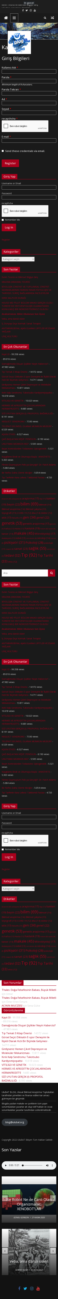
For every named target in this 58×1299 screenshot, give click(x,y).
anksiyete (16, 499)
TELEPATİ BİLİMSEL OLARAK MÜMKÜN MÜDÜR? (27, 426)
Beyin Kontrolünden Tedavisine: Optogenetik (24, 448)
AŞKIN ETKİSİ (8, 434)
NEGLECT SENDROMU (13, 421)
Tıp (29, 555)
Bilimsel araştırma (13, 509)
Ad (4, 99)
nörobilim (31, 538)
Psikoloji (34, 542)
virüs (12, 561)
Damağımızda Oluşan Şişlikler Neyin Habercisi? (25, 363)
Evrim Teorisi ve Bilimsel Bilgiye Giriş (20, 6)
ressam (10, 549)
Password (7, 193)
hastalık (32, 528)
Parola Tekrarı (11, 89)
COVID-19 (24, 512)
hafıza (9, 528)
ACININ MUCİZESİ (12, 1005)
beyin (13, 504)
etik (6, 517)
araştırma (30, 498)
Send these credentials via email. (25, 151)
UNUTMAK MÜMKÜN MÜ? (15, 443)
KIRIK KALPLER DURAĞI (14, 297)
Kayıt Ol (5, 354)
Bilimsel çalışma (36, 509)
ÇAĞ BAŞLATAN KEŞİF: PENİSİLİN (19, 439)
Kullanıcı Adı (10, 67)
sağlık (37, 548)
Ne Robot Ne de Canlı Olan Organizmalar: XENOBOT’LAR (29, 1204)
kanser (7, 533)
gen (29, 517)
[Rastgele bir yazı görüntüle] (52, 17)
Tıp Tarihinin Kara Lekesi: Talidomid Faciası (23, 477)
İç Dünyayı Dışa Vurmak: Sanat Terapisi (21, 323)
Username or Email (11, 183)
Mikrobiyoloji (44, 533)
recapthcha (10, 118)
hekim (44, 529)
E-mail (6, 136)
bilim (29, 504)
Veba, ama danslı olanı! (13, 318)
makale (24, 533)
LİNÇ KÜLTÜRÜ (9, 336)
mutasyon (8, 538)
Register (6, 239)
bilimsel (45, 504)
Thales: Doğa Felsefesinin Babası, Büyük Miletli (29, 990)
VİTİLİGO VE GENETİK (13, 400)
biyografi (9, 512)
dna (36, 512)
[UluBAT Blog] (6, 18)
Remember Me (12, 219)
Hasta (19, 528)
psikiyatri (14, 542)
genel (42, 517)
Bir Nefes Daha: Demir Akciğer (17, 472)
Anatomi (6, 499)
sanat (21, 548)
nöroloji (43, 538)
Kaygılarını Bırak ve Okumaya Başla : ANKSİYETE (26, 456)
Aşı (42, 498)
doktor (46, 512)
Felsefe (17, 517)
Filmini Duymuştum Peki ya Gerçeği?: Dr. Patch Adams (29, 464)
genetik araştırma (36, 523)
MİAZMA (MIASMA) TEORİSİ (16, 281)
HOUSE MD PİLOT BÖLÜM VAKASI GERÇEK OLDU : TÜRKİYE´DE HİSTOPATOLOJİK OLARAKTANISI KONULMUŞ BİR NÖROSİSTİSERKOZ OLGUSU (28, 306)
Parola (6, 77)
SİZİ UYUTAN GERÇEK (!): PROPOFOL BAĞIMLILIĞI (27, 413)
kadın (52, 529)
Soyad (6, 109)
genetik (12, 523)
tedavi (12, 555)
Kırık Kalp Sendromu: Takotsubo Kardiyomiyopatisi (27, 392)
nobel (20, 538)
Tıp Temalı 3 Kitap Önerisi (14, 371)
